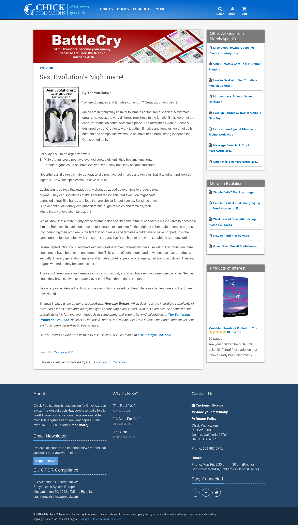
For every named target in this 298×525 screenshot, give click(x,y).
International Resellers (107, 519)
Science (120, 362)
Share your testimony (211, 412)
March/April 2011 (64, 352)
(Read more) (78, 425)
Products (142, 9)
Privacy (84, 519)
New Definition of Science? (232, 235)
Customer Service (209, 405)
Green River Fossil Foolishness (235, 246)
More (160, 9)
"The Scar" (120, 432)
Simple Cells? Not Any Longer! (234, 192)
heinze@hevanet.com (157, 335)
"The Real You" (124, 405)
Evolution (46, 67)
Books (123, 9)
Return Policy (206, 418)
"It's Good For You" (126, 418)
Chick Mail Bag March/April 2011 (235, 161)
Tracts (106, 9)
